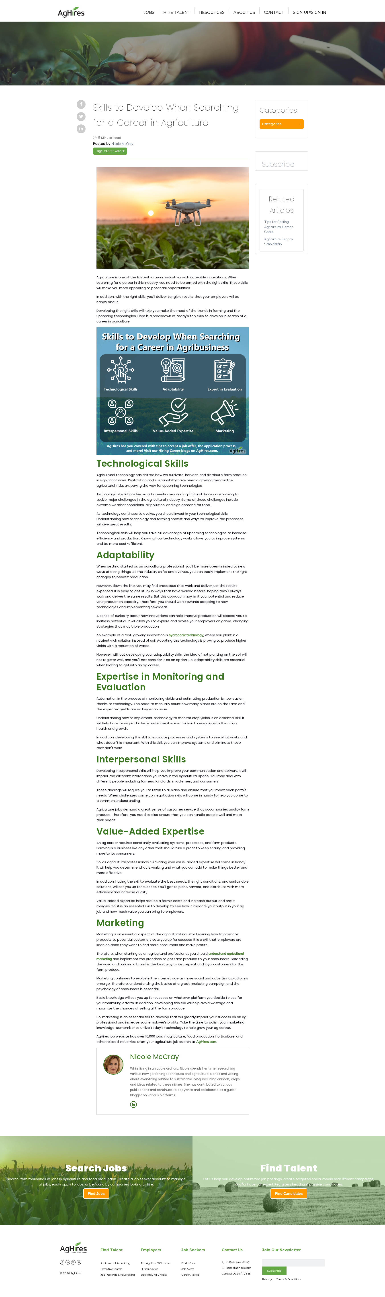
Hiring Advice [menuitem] (149, 1269)
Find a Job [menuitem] (188, 1263)
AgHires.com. (206, 1042)
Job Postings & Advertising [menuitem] (117, 1274)
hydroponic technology (186, 635)
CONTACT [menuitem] (274, 12)
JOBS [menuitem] (149, 12)
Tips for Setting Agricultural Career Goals (278, 227)
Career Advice (114, 151)
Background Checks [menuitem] (154, 1274)
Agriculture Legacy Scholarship (278, 241)
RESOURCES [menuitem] (212, 12)
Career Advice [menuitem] (190, 1274)
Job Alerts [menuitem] (187, 1269)
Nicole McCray (122, 144)
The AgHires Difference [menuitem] (155, 1263)
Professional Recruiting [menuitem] (115, 1263)
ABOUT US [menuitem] (244, 12)
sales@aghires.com (239, 1267)
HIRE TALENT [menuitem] (176, 12)
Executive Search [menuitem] (111, 1269)
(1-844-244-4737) (237, 1262)
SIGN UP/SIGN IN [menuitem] (309, 12)
